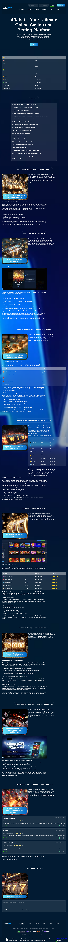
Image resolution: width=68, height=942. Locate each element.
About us (48, 928)
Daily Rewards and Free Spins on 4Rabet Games (26, 124)
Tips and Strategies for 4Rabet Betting (23, 141)
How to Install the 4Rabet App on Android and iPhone (27, 153)
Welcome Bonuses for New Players (23, 121)
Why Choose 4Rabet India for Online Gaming (25, 104)
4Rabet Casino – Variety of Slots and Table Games (26, 107)
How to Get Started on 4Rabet (21, 110)
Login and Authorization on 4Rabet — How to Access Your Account (31, 116)
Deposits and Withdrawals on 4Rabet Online (25, 127)
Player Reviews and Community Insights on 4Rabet (27, 156)
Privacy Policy (16, 928)
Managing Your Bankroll (20, 147)
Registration (61, 5)
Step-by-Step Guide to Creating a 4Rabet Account (26, 113)
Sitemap (52, 928)
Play (34, 44)
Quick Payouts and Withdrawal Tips (23, 130)
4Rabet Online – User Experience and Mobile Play (26, 150)
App (51, 9)
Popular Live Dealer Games (21, 138)
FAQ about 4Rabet (18, 158)
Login (52, 5)
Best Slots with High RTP (20, 136)
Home (22, 9)
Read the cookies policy (61, 938)
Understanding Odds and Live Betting (23, 144)
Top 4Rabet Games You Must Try (22, 133)
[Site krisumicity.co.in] (7, 8)
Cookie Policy (42, 928)
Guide (57, 9)
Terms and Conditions (34, 928)
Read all (5, 825)
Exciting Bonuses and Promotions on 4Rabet (25, 119)
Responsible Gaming (24, 928)
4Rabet (29, 9)
